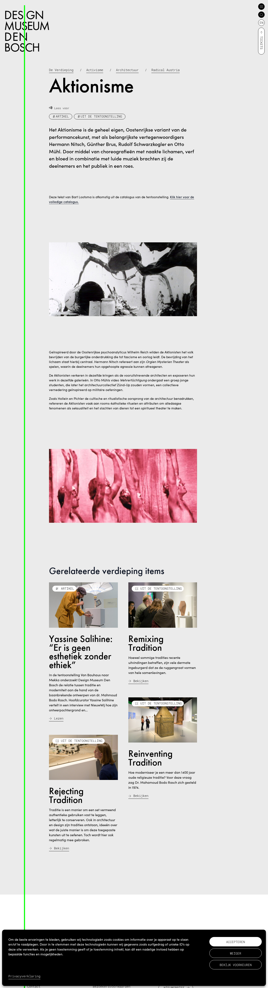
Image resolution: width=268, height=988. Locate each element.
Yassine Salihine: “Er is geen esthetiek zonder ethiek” (81, 651)
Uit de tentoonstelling (101, 116)
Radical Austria (165, 70)
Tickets (261, 42)
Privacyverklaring (24, 976)
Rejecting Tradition (66, 795)
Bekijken (140, 681)
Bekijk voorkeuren (236, 965)
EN (261, 22)
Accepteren (235, 942)
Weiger (235, 953)
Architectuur (127, 70)
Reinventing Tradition (150, 758)
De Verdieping (61, 70)
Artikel (62, 116)
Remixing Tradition (146, 643)
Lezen (58, 718)
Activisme (94, 70)
